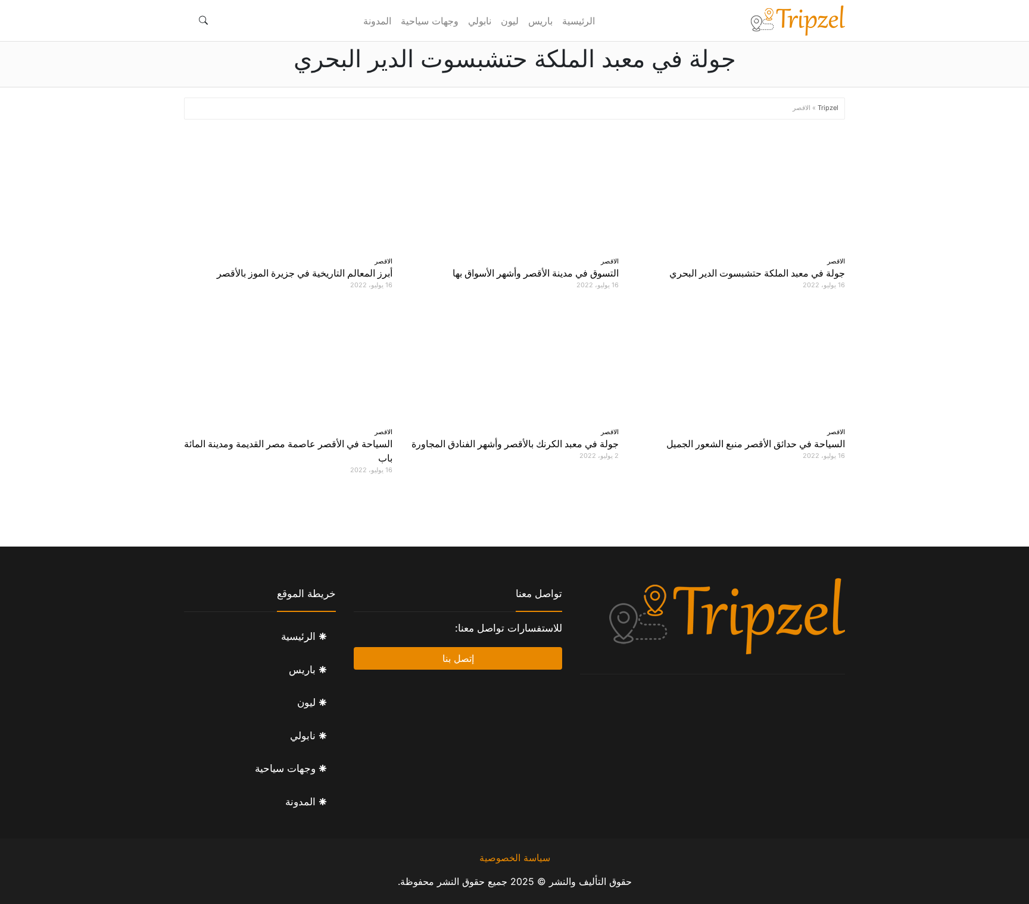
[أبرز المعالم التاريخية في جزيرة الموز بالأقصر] (288, 190)
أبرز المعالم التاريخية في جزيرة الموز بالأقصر (304, 273)
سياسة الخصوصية (514, 858)
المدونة (377, 21)
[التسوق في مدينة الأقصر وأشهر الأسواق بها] (514, 190)
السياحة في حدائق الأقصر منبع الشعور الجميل (755, 444)
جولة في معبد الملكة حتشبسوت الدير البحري (757, 273)
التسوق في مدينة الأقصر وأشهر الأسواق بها (536, 273)
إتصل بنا (458, 658)
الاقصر (836, 261)
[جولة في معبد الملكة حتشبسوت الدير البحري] (741, 190)
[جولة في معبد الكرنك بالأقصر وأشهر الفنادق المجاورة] (514, 361)
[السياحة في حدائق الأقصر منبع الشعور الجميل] (741, 361)
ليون (510, 21)
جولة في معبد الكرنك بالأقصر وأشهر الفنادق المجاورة (515, 444)
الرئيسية (578, 21)
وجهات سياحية (430, 21)
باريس (540, 21)
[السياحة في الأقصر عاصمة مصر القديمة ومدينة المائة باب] (288, 361)
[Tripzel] (797, 20)
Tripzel (828, 107)
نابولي (479, 21)
